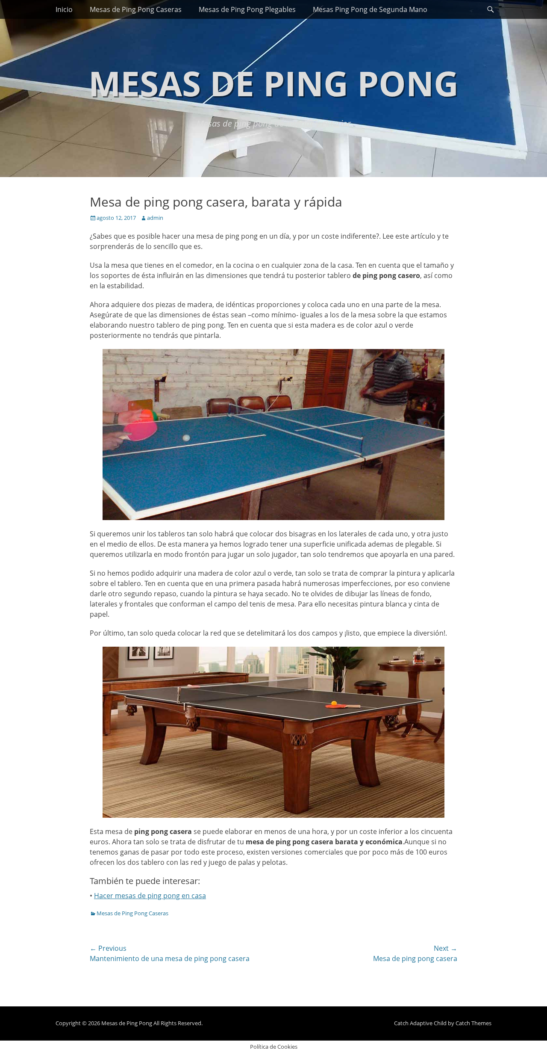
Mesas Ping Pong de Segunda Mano (370, 9)
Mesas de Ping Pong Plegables (247, 9)
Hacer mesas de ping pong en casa (150, 895)
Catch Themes (473, 1023)
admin (155, 218)
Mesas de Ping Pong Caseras (136, 9)
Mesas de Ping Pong (273, 82)
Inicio (64, 9)
